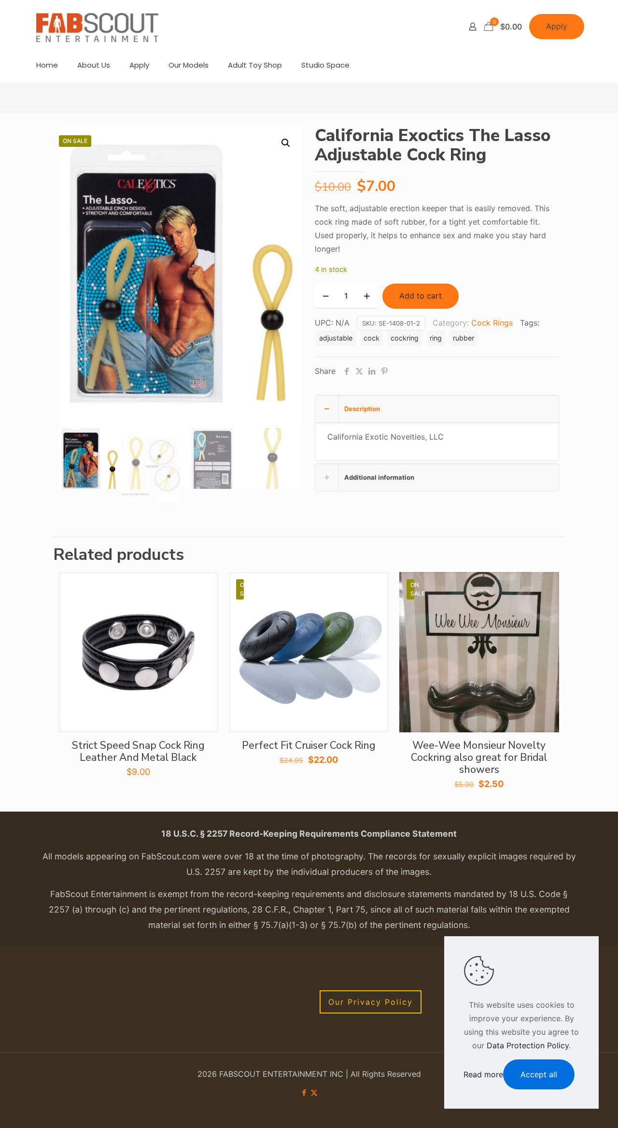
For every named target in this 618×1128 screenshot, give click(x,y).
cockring (405, 338)
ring (436, 338)
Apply (556, 26)
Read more (483, 1074)
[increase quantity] (366, 296)
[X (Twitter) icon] (314, 1092)
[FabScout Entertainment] (97, 26)
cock (371, 338)
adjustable (335, 338)
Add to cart (420, 295)
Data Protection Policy (528, 1045)
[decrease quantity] (325, 296)
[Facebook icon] (304, 1092)
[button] (286, 143)
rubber (463, 338)
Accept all (538, 1074)
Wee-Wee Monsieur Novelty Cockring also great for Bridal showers (479, 757)
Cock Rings (492, 323)
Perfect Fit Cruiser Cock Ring (309, 745)
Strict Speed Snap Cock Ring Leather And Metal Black (138, 751)
